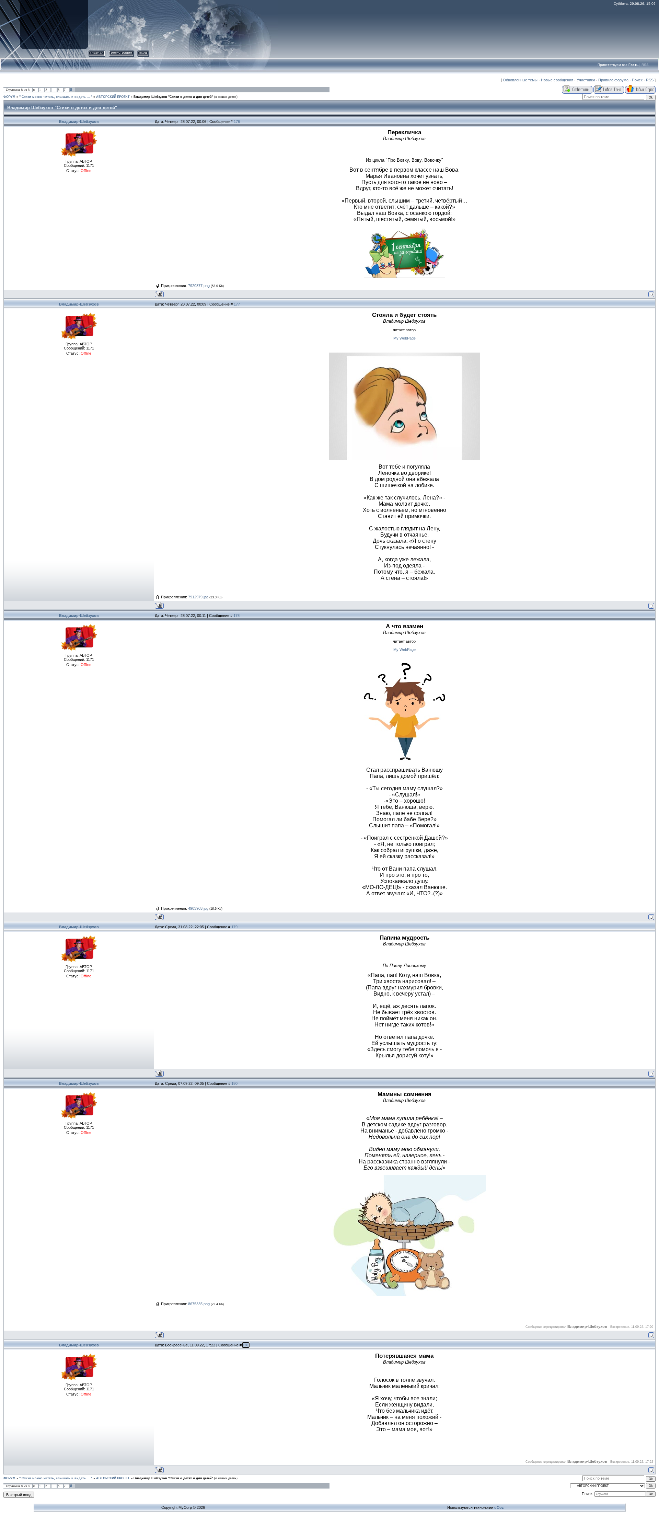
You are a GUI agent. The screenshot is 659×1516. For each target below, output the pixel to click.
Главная (96, 52)
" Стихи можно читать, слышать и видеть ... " (55, 97)
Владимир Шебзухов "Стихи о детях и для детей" (173, 97)
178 (236, 615)
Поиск (637, 80)
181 (246, 1345)
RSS (645, 65)
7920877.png (199, 286)
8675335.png (199, 1304)
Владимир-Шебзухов (79, 121)
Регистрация (121, 52)
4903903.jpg (198, 908)
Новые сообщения (557, 80)
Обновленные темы (520, 80)
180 (234, 1083)
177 (237, 304)
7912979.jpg (198, 597)
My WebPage (404, 338)
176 (237, 121)
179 (234, 927)
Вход (143, 52)
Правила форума (613, 80)
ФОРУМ (9, 97)
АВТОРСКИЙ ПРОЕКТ (113, 97)
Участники (586, 80)
